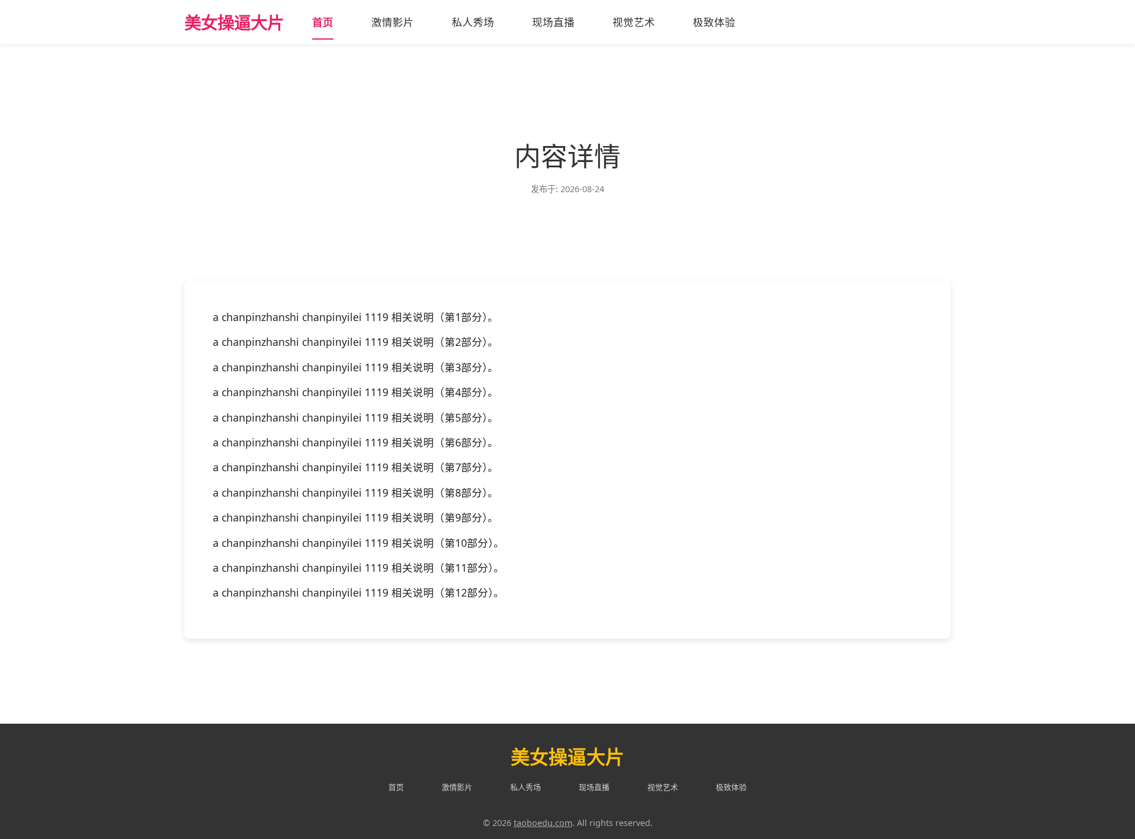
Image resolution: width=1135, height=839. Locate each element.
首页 (322, 22)
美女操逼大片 (234, 22)
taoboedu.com (543, 822)
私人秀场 (473, 22)
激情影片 (392, 22)
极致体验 (714, 22)
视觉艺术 (633, 22)
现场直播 (553, 22)
